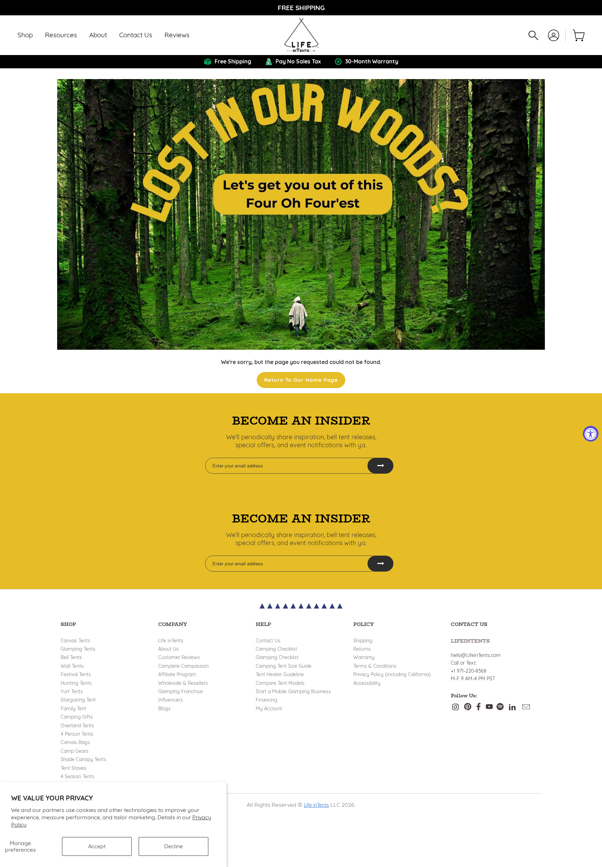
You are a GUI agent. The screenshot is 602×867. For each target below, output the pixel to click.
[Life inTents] (301, 35)
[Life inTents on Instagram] (456, 707)
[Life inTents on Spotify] (500, 707)
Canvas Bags (75, 742)
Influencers (170, 700)
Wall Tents (72, 666)
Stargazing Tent (78, 700)
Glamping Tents (78, 649)
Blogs (164, 708)
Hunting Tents (76, 683)
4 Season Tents (77, 776)
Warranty (364, 657)
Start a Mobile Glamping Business (293, 691)
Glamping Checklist (277, 657)
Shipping (362, 640)
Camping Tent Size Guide (283, 666)
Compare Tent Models (280, 683)
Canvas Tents (75, 640)
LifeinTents (470, 641)
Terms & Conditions (374, 666)
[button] (25, 35)
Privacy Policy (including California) (392, 674)
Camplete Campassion (183, 666)
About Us (168, 649)
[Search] (533, 35)
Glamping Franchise (180, 691)
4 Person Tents (77, 734)
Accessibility (366, 683)
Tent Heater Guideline (280, 674)
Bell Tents (71, 657)
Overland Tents (77, 725)
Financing (266, 700)
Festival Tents (76, 674)
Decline (173, 846)
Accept (97, 846)
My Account (269, 708)
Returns (362, 649)
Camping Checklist (276, 649)
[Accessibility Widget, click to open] (591, 433)
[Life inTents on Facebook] (478, 707)
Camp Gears (74, 751)
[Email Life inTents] (526, 707)
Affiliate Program (177, 674)
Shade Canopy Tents (83, 759)
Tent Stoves (73, 768)
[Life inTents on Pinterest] (467, 707)
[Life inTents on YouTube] (489, 707)
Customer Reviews (179, 657)
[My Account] (553, 35)
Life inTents (170, 640)
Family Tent (73, 708)
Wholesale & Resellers (183, 683)
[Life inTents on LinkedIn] (512, 707)
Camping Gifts (77, 717)
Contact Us (268, 640)
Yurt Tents (72, 691)
